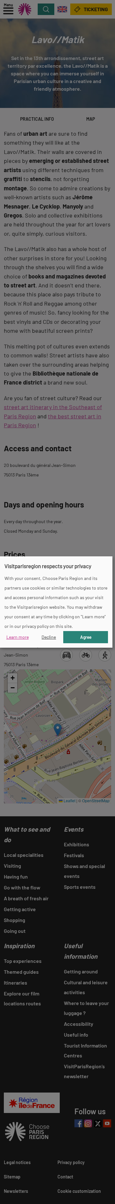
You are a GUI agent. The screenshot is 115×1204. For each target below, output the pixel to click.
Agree (85, 637)
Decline (49, 637)
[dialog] (56, 602)
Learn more (17, 637)
